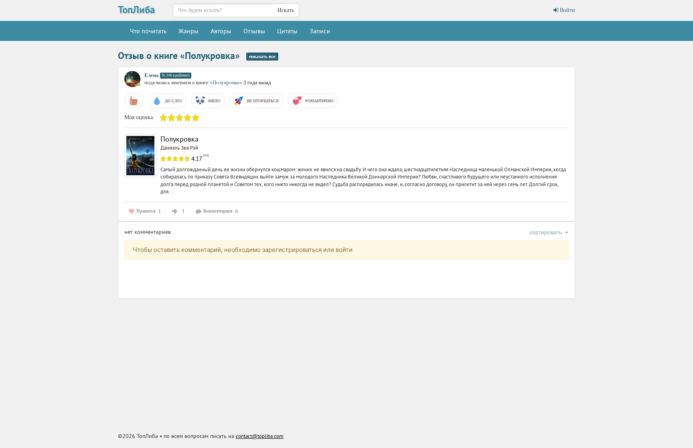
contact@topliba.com (260, 436)
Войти (566, 10)
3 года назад (257, 82)
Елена (151, 75)
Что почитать (148, 31)
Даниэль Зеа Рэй (179, 147)
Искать (286, 10)
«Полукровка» (226, 82)
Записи (320, 31)
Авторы (221, 31)
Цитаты (287, 31)
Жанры (188, 31)
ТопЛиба (136, 9)
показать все (262, 56)
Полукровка (179, 139)
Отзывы (254, 31)
